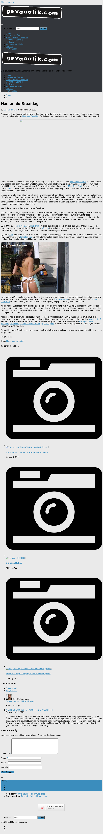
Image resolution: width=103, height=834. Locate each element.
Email (4, 763)
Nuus (8, 95)
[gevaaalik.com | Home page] (51, 13)
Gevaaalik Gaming (14, 40)
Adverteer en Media (14, 44)
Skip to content (7, 2)
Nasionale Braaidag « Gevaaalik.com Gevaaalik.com (29, 710)
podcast (10, 188)
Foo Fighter (49, 324)
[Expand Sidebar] (2, 777)
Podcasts (10, 42)
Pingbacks (11, 690)
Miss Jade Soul (75, 186)
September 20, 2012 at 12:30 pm (20, 701)
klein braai (34, 226)
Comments (11, 688)
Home (8, 33)
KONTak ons (11, 49)
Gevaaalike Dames (14, 35)
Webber (45, 228)
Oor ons (9, 46)
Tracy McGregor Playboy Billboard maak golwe (28, 674)
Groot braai (22, 226)
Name (4, 758)
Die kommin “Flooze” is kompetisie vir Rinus (27, 452)
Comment (6, 754)
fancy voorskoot (61, 299)
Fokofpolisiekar (86, 321)
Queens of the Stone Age (31, 324)
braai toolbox (26, 237)
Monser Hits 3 (95, 319)
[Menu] (2, 24)
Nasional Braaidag (30, 116)
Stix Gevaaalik (10, 110)
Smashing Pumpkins (10, 324)
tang (11, 235)
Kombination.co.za (78, 182)
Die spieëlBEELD (14, 563)
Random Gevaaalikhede (17, 37)
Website (4, 767)
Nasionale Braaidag (15, 341)
